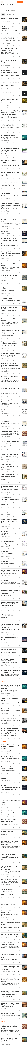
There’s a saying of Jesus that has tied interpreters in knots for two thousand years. (10, 434)
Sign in (25, 2)
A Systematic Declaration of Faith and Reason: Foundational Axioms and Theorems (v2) (10, 993)
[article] (14, 20)
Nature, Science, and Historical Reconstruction (8, 291)
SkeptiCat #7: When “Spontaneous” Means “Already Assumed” (10, 499)
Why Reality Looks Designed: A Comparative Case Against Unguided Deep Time (10, 604)
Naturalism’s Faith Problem (9, 901)
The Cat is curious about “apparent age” (10, 512)
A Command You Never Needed (10, 811)
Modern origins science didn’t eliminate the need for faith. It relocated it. (10, 903)
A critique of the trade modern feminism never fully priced (10, 721)
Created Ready (5, 421)
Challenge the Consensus (7, 791)
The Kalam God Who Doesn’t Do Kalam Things (10, 911)
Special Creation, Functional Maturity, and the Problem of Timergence (9, 521)
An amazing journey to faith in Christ (9, 699)
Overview (3, 607)
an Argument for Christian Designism (10, 524)
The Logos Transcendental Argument (8, 161)
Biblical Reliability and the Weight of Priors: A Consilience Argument (10, 746)
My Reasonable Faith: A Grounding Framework (7, 614)
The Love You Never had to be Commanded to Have (9, 820)
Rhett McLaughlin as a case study (9, 959)
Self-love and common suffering (8, 812)
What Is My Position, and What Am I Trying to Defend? (9, 346)
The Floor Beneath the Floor (9, 879)
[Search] (25, 14)
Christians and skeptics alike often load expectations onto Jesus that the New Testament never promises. (10, 1030)
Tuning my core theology (7, 996)
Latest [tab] (3, 14)
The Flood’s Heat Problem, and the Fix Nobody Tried (9, 49)
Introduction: (4, 617)
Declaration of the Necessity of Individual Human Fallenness (10, 331)
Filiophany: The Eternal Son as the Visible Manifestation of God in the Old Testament (10, 253)
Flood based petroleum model (9, 400)
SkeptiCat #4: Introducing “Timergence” (8, 542)
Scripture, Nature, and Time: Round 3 (9, 308)
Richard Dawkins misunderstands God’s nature (9, 71)
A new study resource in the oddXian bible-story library (9, 174)
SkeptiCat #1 (4, 580)
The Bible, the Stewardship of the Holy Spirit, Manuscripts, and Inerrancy (10, 687)
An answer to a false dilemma (8, 20)
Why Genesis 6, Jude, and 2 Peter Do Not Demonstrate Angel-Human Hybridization (10, 184)
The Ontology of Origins (8, 135)
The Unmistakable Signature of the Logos (10, 570)
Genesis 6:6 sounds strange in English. (10, 30)
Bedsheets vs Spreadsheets (9, 718)
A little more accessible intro (7, 563)
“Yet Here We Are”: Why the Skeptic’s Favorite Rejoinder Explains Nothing (9, 868)
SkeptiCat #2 (5, 561)
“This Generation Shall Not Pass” (10, 431)
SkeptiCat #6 (5, 511)
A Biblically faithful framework (8, 411)
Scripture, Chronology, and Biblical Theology (9, 311)
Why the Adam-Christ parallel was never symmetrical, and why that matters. (10, 983)
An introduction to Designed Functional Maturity (10, 103)
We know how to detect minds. (8, 770)
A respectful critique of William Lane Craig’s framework (9, 915)
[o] (24, 72)
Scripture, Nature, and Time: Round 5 (9, 276)
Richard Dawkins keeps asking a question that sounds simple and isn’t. (10, 84)
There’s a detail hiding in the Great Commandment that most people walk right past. (10, 823)
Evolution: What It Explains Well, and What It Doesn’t (10, 442)
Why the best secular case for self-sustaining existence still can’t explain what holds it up (10, 882)
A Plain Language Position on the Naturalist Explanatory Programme (10, 592)
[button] (2, 4)
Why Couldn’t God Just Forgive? (10, 82)
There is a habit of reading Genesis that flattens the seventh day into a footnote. (10, 381)
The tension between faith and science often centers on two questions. (10, 630)
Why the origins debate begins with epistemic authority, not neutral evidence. (9, 392)
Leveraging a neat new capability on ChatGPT (9, 467)
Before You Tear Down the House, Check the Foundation (10, 943)
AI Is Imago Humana (7, 298)
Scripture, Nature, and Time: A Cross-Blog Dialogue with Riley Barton (10, 365)
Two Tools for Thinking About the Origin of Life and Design (10, 671)
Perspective (4, 231)
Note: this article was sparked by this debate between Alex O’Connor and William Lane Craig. (9, 457)
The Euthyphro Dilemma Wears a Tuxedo (10, 923)
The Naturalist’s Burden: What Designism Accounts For (9, 37)
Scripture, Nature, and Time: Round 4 (9, 287)
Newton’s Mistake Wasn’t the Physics (9, 100)
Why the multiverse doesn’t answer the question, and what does (10, 893)
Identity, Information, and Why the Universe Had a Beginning (9, 453)
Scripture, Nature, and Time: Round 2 (9, 319)
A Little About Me (6, 464)
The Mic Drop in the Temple (9, 757)
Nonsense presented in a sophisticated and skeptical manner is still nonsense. (10, 926)
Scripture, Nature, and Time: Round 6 (9, 264)
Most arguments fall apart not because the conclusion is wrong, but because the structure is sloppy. (10, 674)
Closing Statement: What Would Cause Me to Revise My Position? (10, 268)
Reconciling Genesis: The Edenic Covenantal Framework (10, 124)
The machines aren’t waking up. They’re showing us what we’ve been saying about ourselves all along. (10, 846)
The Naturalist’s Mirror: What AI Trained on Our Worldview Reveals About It (10, 842)
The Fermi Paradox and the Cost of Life (10, 638)
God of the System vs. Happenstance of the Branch (9, 890)
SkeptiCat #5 (5, 531)
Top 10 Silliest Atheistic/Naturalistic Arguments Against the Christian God (10, 787)
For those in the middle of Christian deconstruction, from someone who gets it (10, 946)
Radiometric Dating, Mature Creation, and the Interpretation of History (10, 651)
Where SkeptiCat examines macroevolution (7, 554)
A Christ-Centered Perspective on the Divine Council (9, 196)
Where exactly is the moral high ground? (10, 1015)
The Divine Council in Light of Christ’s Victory (9, 192)
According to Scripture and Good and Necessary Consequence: (9, 334)
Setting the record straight (7, 1006)
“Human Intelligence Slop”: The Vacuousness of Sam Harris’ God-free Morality (10, 968)
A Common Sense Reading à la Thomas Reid (10, 128)
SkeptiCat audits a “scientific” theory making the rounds (9, 503)
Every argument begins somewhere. (9, 750)
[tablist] (8, 14)
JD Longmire (7, 21)
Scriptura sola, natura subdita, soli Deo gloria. (10, 424)
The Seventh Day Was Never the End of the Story (10, 377)
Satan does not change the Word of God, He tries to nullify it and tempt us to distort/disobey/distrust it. (10, 356)
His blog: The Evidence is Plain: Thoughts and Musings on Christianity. (10, 369)
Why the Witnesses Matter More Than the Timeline (10, 833)
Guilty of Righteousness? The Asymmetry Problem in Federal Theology (10, 979)
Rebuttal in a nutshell (6, 595)
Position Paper (4, 153)
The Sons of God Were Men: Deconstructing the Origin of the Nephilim (10, 240)
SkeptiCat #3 (5, 551)
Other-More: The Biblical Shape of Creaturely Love (10, 801)
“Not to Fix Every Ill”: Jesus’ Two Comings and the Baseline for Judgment (10, 1026)
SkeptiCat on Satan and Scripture (10, 353)
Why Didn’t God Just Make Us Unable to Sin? (9, 27)
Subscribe (20, 2)
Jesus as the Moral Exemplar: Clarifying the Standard (9, 1039)
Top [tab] (7, 14)
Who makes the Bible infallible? (10, 18)
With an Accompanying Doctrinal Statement (9, 478)
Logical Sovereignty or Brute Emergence (9, 61)
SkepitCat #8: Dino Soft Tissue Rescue (10, 486)
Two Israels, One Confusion (9, 708)
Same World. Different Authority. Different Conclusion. (10, 389)
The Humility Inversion (7, 1013)
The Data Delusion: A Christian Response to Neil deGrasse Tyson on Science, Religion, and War (10, 730)
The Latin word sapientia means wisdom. (10, 300)
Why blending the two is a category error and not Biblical (10, 711)
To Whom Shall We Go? (7, 831)
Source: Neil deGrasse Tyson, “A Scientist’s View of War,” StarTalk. (8, 734)
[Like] (2, 34)
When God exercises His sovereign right (10, 936)
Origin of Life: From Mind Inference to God (8, 659)
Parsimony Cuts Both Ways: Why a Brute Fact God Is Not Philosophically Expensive (10, 112)
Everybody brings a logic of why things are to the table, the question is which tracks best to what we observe (10, 138)
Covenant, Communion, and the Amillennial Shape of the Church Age (10, 205)
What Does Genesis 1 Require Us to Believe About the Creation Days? (9, 323)
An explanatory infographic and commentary (8, 445)
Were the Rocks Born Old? (8, 649)
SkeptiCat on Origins (7, 410)
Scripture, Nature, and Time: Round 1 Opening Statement (9, 342)
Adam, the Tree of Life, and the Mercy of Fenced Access (9, 475)
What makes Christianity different (8, 777)
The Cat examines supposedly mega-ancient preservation (9, 490)
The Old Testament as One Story (10, 172)
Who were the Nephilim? (8, 92)
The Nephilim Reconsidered (9, 182)
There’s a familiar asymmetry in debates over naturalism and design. (10, 41)
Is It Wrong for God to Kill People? (10, 934)
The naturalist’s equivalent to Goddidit (10, 545)
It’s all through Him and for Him (8, 573)
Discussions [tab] (11, 14)
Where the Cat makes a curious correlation (8, 534)
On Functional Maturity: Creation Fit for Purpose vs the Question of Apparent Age (10, 626)
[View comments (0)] (8, 23)
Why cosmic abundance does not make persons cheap (10, 641)
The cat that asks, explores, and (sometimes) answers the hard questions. (10, 582)
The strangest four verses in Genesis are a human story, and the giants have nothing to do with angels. (10, 244)
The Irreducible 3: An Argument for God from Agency (10, 767)
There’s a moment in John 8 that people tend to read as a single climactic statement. (10, 759)
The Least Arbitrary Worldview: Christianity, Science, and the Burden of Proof (10, 150)
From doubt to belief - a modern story (10, 702)
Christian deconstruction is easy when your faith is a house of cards (10, 956)
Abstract (3, 257)
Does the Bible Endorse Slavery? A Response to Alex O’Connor (10, 1004)
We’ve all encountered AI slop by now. (10, 971)
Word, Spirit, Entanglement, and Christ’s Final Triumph (10, 209)
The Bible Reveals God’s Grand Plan (9, 220)
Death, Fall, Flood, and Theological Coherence (9, 279)
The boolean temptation (6, 63)
